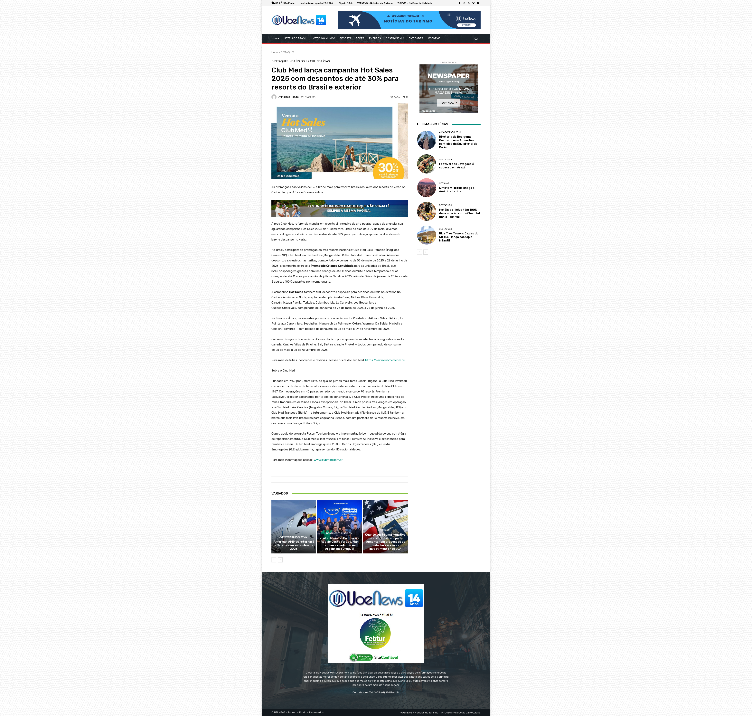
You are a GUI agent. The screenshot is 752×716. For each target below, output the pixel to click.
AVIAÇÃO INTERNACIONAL (293, 537)
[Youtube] (478, 3)
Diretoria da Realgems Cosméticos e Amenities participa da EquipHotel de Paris (458, 142)
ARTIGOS (385, 530)
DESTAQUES (287, 52)
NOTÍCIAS (323, 61)
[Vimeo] (473, 3)
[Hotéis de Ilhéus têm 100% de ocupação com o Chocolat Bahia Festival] (426, 211)
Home (274, 52)
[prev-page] (273, 559)
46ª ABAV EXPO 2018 (450, 132)
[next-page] (280, 559)
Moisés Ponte (290, 97)
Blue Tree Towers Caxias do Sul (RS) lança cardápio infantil (458, 237)
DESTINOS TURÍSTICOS (339, 533)
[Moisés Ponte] (274, 96)
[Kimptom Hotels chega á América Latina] (426, 187)
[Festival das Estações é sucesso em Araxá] (426, 163)
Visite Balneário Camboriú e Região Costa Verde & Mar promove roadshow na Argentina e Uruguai (339, 543)
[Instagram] (464, 3)
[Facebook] (459, 3)
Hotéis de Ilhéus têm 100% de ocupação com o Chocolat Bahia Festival (459, 213)
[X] (468, 3)
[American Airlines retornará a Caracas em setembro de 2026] (293, 526)
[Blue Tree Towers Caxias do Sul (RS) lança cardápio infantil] (426, 235)
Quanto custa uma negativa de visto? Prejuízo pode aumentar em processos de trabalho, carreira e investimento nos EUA (385, 542)
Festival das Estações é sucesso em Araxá (456, 165)
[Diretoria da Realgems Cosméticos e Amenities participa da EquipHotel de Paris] (426, 140)
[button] (476, 38)
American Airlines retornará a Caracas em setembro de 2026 (294, 545)
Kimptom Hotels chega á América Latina (457, 189)
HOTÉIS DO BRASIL (302, 61)
